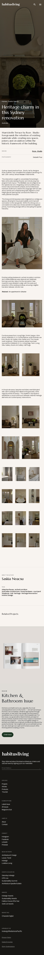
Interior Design (7, 595)
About (4, 822)
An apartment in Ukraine (17, 292)
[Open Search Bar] (35, 4)
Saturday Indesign (8, 875)
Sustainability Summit (9, 881)
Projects (4, 784)
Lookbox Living (7, 863)
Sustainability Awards (9, 898)
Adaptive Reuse (8, 589)
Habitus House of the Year (10, 901)
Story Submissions (8, 946)
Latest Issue (6, 804)
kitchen (23, 183)
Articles (4, 786)
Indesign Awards (7, 896)
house (22, 174)
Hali (11, 593)
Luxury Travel (6, 858)
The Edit (5, 792)
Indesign (5, 861)
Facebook (5, 839)
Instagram (5, 837)
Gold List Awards (7, 904)
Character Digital (7, 916)
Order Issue (8, 734)
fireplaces (5, 593)
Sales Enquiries (7, 942)
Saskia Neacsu (13, 101)
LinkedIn (5, 842)
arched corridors (21, 589)
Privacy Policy (6, 937)
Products (5, 789)
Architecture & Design (9, 855)
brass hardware (26, 591)
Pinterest (5, 845)
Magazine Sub (7, 810)
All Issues (5, 807)
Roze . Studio (37, 151)
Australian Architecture (11, 591)
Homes (4, 101)
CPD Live (5, 878)
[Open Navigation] (40, 4)
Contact (4, 824)
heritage (17, 593)
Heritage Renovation (29, 593)
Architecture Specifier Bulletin (12, 883)
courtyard (37, 591)
